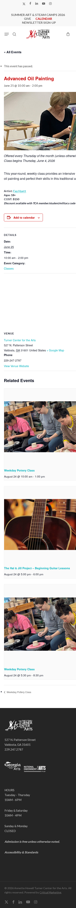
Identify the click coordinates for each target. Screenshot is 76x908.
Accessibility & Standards (21, 852)
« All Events (12, 52)
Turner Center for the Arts (20, 340)
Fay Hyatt (19, 191)
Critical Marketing (50, 892)
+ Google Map (55, 350)
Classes (9, 268)
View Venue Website (16, 366)
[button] (6, 34)
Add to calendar (24, 217)
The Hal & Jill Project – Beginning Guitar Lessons (37, 568)
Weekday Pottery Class (19, 470)
